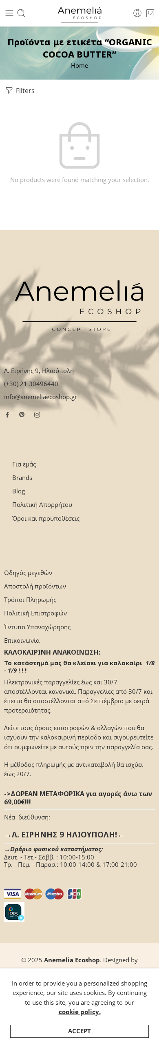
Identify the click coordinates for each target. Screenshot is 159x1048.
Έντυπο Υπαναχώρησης (37, 627)
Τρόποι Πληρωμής (30, 600)
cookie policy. (80, 1012)
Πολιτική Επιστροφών (35, 613)
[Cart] (150, 13)
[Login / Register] (137, 13)
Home (79, 65)
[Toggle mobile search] (21, 13)
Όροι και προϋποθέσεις (46, 518)
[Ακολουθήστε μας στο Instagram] (37, 414)
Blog (18, 491)
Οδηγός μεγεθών (28, 573)
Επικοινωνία (22, 640)
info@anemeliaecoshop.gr (40, 397)
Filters (24, 90)
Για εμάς (24, 464)
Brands (22, 478)
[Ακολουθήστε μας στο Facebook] (7, 414)
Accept (79, 1031)
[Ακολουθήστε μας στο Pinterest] (22, 414)
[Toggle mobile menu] (9, 13)
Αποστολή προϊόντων (35, 586)
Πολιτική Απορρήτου (42, 504)
